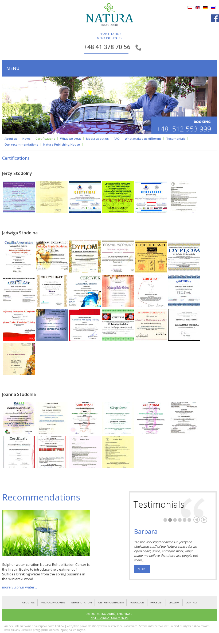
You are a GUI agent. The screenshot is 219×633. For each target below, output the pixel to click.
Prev (196, 519)
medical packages (53, 602)
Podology (137, 602)
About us (11, 138)
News (26, 138)
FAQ (117, 138)
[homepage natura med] (109, 16)
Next (204, 519)
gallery (174, 602)
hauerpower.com (44, 626)
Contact (191, 602)
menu (12, 68)
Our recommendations (21, 144)
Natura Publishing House (61, 144)
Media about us (97, 138)
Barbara (146, 531)
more (142, 569)
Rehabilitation (81, 602)
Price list (156, 602)
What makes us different (143, 138)
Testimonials (175, 138)
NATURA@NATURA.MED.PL (109, 618)
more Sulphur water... (19, 587)
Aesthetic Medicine (111, 602)
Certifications (45, 138)
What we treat (70, 138)
